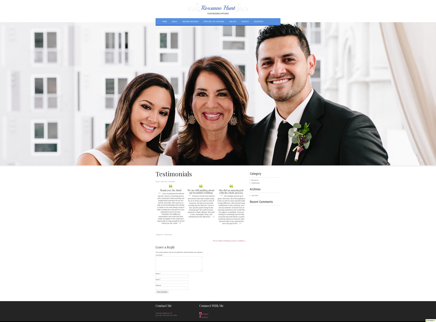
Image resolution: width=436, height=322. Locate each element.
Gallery (232, 22)
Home (164, 22)
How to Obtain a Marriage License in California (229, 241)
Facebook (204, 317)
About (174, 22)
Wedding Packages (190, 22)
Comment (159, 255)
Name (158, 273)
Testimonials (168, 234)
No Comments (170, 181)
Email (158, 279)
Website (158, 285)
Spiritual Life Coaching (214, 22)
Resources (258, 22)
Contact (245, 22)
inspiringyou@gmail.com (164, 313)
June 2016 (254, 195)
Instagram (205, 314)
